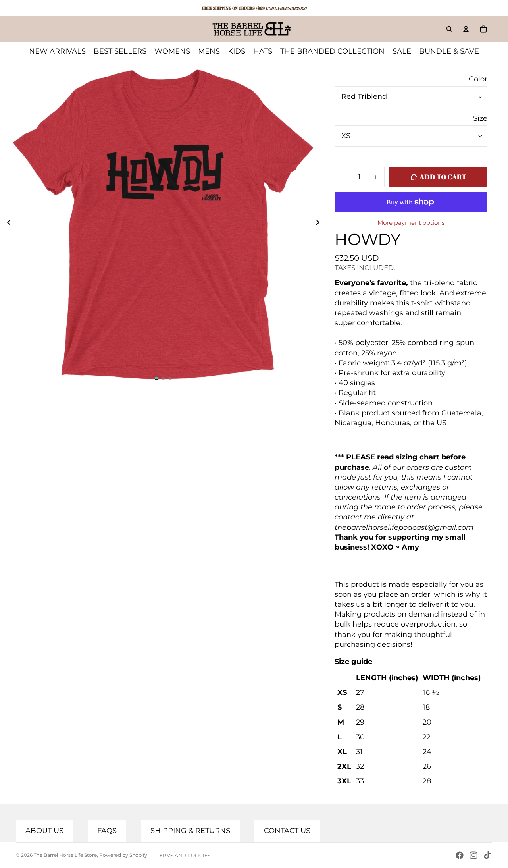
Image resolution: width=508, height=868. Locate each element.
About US (44, 830)
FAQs (107, 830)
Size (480, 118)
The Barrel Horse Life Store (65, 855)
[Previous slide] (6, 224)
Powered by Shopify (123, 855)
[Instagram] (473, 855)
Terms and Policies (183, 855)
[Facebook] (459, 855)
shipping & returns (190, 830)
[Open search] (449, 29)
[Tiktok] (487, 855)
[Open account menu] (466, 29)
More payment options (410, 222)
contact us (287, 830)
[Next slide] (320, 224)
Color (478, 79)
